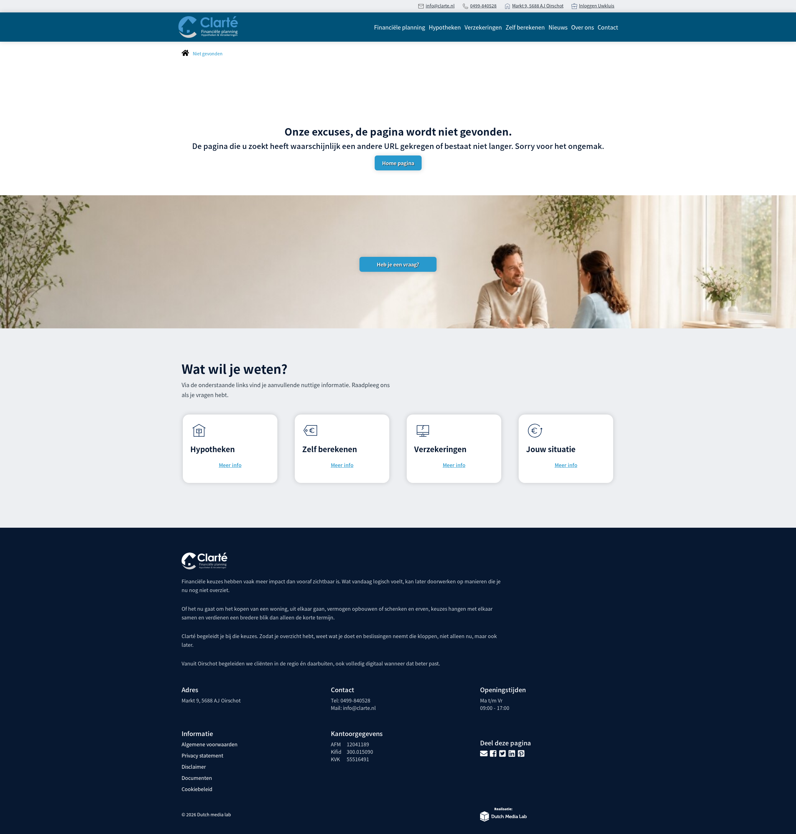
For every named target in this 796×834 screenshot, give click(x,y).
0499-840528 (483, 5)
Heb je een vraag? (398, 264)
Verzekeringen (483, 27)
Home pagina (398, 163)
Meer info (230, 465)
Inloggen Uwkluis (596, 5)
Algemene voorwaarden (210, 744)
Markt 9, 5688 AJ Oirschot (537, 5)
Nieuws (557, 27)
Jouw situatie (551, 448)
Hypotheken (445, 27)
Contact (608, 27)
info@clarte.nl (440, 5)
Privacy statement (202, 755)
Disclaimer (194, 766)
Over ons (582, 27)
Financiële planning (399, 27)
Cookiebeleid (197, 789)
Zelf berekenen (525, 27)
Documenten (197, 777)
